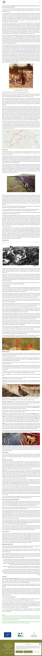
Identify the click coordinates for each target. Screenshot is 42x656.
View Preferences (37, 651)
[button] (39, 643)
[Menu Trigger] (39, 2)
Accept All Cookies (19, 651)
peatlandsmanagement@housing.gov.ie (8, 649)
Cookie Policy (26, 654)
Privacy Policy (30, 654)
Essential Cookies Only (28, 651)
